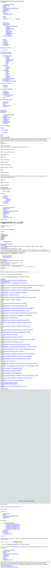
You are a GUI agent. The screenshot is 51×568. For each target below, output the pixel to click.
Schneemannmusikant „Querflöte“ (23, 332)
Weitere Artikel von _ (7, 257)
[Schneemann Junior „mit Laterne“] (8, 344)
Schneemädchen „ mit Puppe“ (20, 292)
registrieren (15, 26)
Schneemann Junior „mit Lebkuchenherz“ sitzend (33, 285)
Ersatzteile (5, 85)
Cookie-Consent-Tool (7, 14)
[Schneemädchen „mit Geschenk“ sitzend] (10, 297)
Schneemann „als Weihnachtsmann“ (24, 356)
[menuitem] (26, 4)
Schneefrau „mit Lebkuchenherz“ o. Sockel (29, 365)
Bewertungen (10, 243)
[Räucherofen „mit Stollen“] (7, 351)
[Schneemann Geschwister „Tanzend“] (9, 329)
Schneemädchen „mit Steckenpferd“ (24, 315)
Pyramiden (5, 86)
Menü (4, 16)
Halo (4, 97)
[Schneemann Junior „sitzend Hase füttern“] (10, 312)
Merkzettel (8, 34)
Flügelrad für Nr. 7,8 (14, 294)
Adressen (8, 29)
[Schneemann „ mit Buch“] (7, 380)
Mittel (7, 62)
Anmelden (8, 26)
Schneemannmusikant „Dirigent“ (22, 310)
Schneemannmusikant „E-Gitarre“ (23, 358)
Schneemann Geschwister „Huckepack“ (27, 339)
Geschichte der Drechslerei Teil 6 (13, 527)
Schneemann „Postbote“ (17, 368)
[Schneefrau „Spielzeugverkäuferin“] (9, 322)
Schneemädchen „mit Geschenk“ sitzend (27, 297)
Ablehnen (3, 566)
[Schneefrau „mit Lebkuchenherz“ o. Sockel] (10, 365)
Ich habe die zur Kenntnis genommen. (16, 276)
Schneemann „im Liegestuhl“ (20, 303)
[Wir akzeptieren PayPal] (4, 219)
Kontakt (5, 7)
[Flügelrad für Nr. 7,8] (5, 294)
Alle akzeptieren (8, 566)
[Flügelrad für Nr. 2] (5, 383)
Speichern (3, 279)
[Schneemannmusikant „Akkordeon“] (9, 287)
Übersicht (8, 27)
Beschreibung (3, 243)
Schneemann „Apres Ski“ (18, 341)
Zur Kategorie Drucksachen (6, 99)
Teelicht (7, 61)
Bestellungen (8, 32)
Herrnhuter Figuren (10, 59)
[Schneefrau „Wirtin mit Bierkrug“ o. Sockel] (10, 375)
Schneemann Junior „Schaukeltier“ (23, 326)
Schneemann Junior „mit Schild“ (22, 320)
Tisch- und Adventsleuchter (9, 78)
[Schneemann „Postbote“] (6, 368)
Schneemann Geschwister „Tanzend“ (25, 329)
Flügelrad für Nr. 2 (14, 383)
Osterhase (5, 65)
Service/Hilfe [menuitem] (9, 8)
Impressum (5, 13)
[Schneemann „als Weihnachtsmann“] (9, 356)
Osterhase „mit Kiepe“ (16, 299)
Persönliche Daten (9, 28)
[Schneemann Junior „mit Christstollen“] (9, 353)
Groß (7, 64)
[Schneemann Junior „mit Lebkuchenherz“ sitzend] (12, 285)
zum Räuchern (6, 79)
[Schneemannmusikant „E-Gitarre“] (8, 358)
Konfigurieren (15, 566)
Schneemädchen (9, 60)
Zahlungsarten (9, 31)
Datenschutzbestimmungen (13, 276)
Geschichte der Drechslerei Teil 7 (13, 529)
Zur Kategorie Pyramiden (6, 83)
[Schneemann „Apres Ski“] (7, 341)
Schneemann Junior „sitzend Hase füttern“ (28, 312)
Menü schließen (6, 23)
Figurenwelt (5, 196)
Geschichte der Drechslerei (8, 4)
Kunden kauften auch (5, 280)
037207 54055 (4, 509)
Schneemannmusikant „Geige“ (21, 305)
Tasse (4, 104)
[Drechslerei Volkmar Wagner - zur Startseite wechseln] (12, 1)
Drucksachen (6, 101)
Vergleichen (3, 236)
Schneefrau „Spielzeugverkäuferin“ (24, 322)
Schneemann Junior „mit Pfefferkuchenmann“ (30, 290)
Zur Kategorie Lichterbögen (6, 89)
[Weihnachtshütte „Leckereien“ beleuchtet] (10, 346)
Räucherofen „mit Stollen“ (18, 351)
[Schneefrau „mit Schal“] (6, 370)
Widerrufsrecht (6, 9)
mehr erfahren (8, 52)
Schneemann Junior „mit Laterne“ (23, 344)
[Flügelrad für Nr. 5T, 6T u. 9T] (8, 282)
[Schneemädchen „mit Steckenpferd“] (9, 315)
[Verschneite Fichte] (5, 317)
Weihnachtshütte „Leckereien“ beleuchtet (27, 346)
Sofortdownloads (9, 33)
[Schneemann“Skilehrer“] (6, 373)
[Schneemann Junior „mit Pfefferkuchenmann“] (11, 290)
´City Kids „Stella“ (14, 334)
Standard (8, 56)
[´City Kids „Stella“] (5, 334)
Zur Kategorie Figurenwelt (6, 53)
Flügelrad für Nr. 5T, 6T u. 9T (21, 282)
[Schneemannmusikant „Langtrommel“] (9, 308)
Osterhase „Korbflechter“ (17, 336)
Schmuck (5, 106)
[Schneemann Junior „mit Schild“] (8, 320)
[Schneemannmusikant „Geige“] (8, 305)
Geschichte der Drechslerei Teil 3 (13, 524)
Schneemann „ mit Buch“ (18, 380)
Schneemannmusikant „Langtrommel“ (26, 308)
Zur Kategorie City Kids (6, 47)
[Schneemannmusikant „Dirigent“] (8, 310)
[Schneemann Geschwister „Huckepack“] (10, 339)
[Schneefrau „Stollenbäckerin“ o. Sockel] (9, 349)
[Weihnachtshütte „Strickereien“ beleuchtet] (10, 363)
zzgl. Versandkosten (10, 229)
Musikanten (8, 76)
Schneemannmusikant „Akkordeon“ (24, 287)
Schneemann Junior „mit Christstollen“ (26, 353)
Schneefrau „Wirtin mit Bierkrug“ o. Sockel (29, 375)
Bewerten (3, 239)
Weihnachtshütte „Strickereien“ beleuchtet (28, 363)
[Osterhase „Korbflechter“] (6, 336)
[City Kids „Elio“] (5, 361)
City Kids (5, 50)
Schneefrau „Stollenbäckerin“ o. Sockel (26, 349)
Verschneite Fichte (13, 317)
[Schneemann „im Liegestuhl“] (7, 303)
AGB (4, 11)
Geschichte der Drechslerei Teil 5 (13, 526)
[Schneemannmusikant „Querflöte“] (8, 332)
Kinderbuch (5, 103)
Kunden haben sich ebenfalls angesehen (18, 280)
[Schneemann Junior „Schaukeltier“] (8, 326)
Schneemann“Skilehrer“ (17, 373)
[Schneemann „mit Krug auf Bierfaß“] (9, 377)
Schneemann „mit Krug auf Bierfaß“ (25, 377)
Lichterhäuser (6, 92)
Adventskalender (6, 105)
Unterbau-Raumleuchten (8, 94)
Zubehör (7, 58)
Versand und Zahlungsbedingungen (10, 8)
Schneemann (6, 70)
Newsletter (5, 530)
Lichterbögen (6, 93)
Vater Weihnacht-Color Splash (9, 81)
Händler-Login (6, 5)
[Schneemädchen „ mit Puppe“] (7, 292)
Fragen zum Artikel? (7, 255)
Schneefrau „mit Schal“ (17, 370)
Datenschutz (5, 10)
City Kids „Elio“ (12, 361)
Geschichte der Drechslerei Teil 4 (13, 525)
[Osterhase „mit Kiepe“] (6, 299)
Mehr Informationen (8, 565)
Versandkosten (24, 546)
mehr (41, 246)
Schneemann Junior (7, 55)
